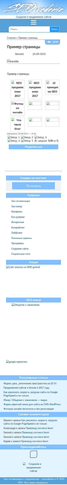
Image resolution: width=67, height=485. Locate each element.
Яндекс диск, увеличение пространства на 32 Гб (30, 383)
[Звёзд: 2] (27, 137)
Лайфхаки (16, 232)
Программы (17, 243)
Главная (11, 38)
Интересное (17, 222)
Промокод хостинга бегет (39, 428)
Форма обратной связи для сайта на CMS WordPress (32, 404)
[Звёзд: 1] (14, 137)
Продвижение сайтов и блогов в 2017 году (26, 387)
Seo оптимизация (20, 201)
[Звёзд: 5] (27, 141)
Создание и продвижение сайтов (33, 17)
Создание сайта (19, 248)
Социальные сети (20, 254)
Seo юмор (16, 206)
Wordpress (16, 211)
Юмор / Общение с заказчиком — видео (25, 400)
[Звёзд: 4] (14, 141)
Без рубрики (17, 217)
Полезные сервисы (21, 238)
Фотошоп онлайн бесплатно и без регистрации (29, 409)
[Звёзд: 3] (40, 137)
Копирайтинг (18, 227)
